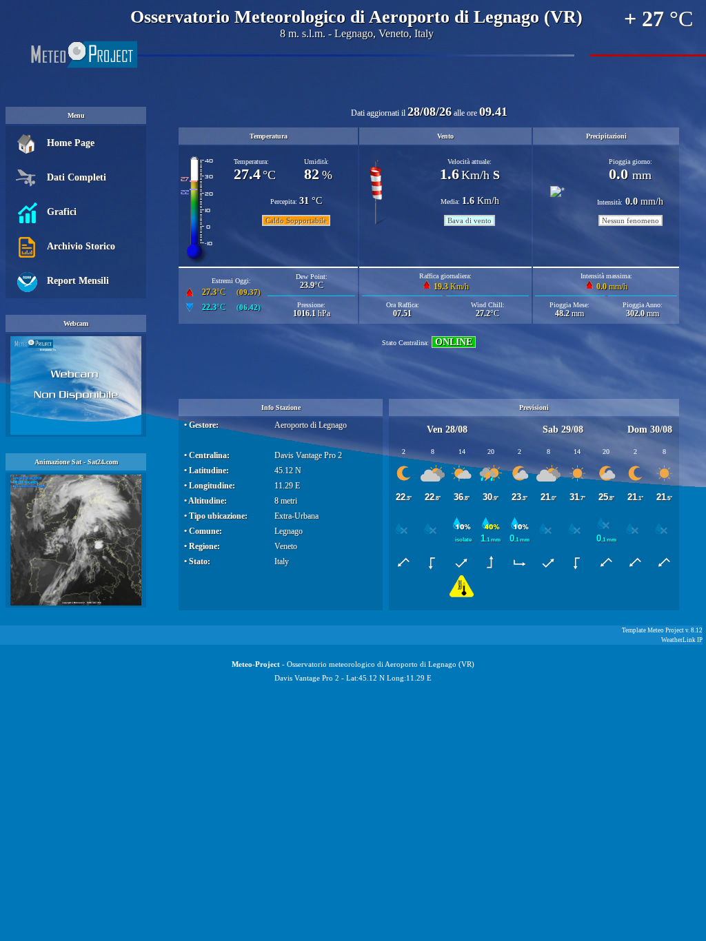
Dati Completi (76, 177)
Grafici (62, 212)
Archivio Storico (81, 246)
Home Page (70, 143)
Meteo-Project (256, 664)
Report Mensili (78, 281)
